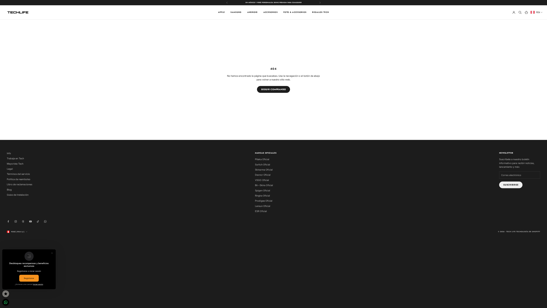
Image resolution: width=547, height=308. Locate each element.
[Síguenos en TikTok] (37, 221)
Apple (221, 12)
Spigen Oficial (262, 190)
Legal (10, 168)
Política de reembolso (18, 179)
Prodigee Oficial (264, 200)
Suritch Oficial (262, 164)
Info (9, 153)
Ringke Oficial (262, 195)
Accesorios (270, 12)
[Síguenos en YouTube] (30, 221)
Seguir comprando (273, 89)
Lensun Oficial (262, 206)
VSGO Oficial (262, 180)
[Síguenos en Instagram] (15, 221)
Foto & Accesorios (294, 12)
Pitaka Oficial (262, 159)
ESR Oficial (261, 211)
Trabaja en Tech (15, 158)
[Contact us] (5, 302)
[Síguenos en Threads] (23, 221)
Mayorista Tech (15, 163)
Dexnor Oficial (263, 174)
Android (252, 12)
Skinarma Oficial (264, 169)
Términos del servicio (18, 174)
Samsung (235, 12)
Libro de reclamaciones (19, 184)
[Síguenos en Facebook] (8, 221)
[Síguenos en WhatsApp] (45, 221)
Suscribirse (510, 184)
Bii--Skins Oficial (264, 185)
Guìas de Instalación (17, 194)
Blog (9, 189)
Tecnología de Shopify (528, 231)
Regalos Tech (320, 12)
